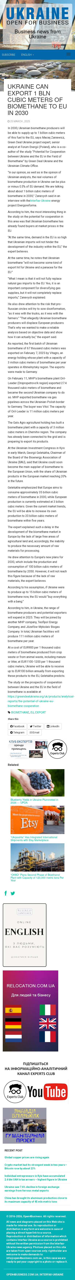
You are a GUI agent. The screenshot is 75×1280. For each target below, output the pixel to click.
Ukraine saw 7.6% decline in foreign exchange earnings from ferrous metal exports (32, 1189)
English (26, 54)
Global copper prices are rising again (27, 1157)
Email (35, 732)
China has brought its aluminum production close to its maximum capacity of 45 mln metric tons (36, 1200)
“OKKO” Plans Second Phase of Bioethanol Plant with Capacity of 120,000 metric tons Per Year (37, 877)
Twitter (36, 726)
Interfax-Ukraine (40, 200)
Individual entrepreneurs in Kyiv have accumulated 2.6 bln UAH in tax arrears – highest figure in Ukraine (36, 1177)
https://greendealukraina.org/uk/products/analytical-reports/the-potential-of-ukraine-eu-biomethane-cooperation (41, 701)
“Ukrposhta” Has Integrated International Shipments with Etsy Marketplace (34, 838)
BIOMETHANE (20, 712)
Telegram (18, 732)
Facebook (18, 726)
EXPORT (40, 712)
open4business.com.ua (22, 1274)
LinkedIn (54, 726)
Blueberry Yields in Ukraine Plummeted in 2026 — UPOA (34, 801)
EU (32, 712)
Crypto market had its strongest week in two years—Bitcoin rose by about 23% (36, 1166)
